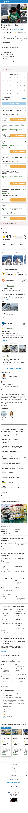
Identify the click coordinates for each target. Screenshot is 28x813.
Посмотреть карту (18, 29)
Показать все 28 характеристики (14, 61)
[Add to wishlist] (25, 25)
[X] (13, 795)
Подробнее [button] (3, 651)
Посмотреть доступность (18, 119)
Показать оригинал (13, 301)
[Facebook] (11, 795)
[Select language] (16, 786)
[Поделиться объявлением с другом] (22, 25)
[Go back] (2, 2)
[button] (14, 98)
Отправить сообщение (14, 423)
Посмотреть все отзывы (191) (13, 368)
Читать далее (5, 299)
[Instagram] (16, 795)
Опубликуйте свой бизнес (14, 782)
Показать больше (6, 602)
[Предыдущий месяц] (24, 74)
